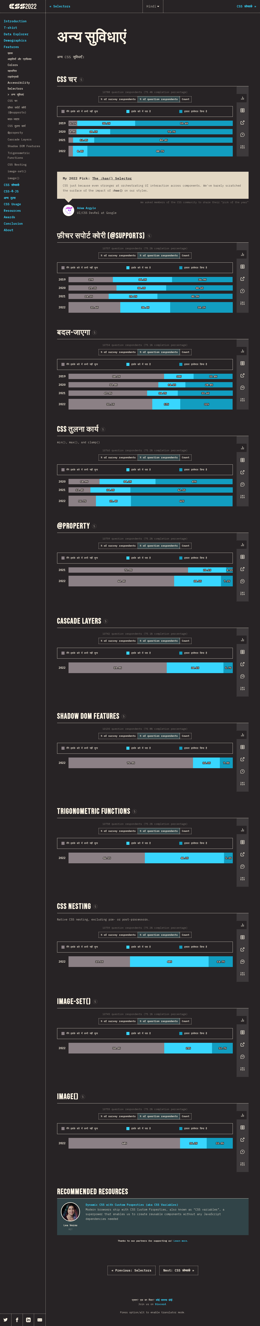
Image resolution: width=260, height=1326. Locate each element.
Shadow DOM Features (24, 146)
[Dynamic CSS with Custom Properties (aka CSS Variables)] (70, 1211)
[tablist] (242, 124)
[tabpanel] (153, 121)
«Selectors (132, 1270)
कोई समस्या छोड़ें (164, 1300)
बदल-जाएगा (13, 119)
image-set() (17, 171)
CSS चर (12, 101)
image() (14, 178)
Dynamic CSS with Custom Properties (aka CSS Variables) (132, 1205)
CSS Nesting (17, 164)
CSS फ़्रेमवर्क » (178, 1270)
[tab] (242, 98)
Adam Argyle (68, 210)
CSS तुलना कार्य (17, 126)
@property (15, 132)
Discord (160, 1304)
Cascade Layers (20, 139)
